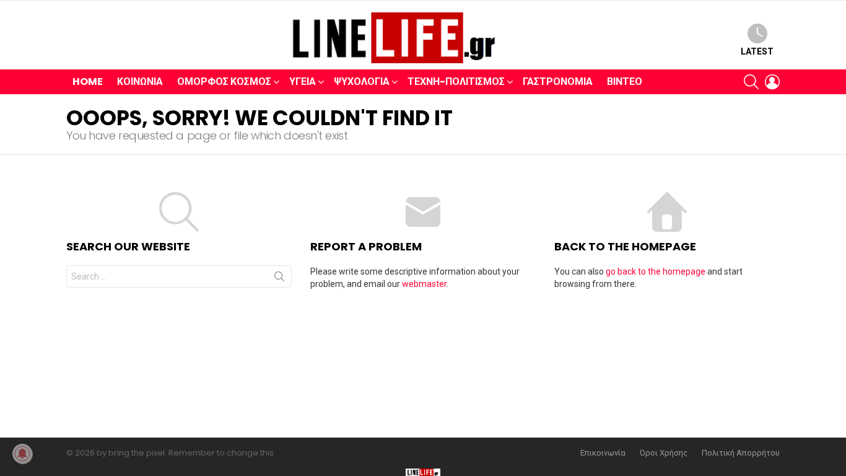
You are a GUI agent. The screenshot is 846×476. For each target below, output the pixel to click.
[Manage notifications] (22, 454)
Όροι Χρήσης (663, 453)
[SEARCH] (751, 81)
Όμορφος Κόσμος (224, 81)
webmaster (424, 284)
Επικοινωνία (603, 453)
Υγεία (302, 81)
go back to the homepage (655, 271)
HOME (87, 81)
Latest (757, 51)
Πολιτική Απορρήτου (741, 453)
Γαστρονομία (558, 81)
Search (279, 279)
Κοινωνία (140, 81)
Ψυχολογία (362, 81)
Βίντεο (624, 81)
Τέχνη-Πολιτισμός (456, 81)
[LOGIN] (772, 81)
